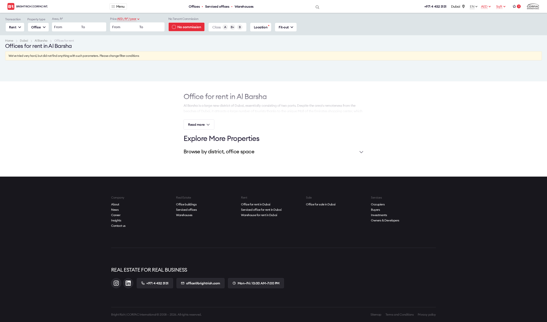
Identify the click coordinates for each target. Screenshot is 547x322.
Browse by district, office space (219, 151)
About (115, 204)
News (115, 210)
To (83, 27)
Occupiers (378, 204)
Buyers (375, 210)
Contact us (118, 226)
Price (113, 19)
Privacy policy (427, 314)
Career (115, 215)
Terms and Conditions (399, 314)
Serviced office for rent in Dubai (261, 210)
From (58, 27)
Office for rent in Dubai (255, 204)
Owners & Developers (385, 220)
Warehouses (244, 6)
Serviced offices (217, 6)
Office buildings (186, 204)
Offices (194, 6)
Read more (196, 124)
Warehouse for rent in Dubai (259, 215)
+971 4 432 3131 (435, 6)
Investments (379, 215)
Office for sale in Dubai (320, 204)
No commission (189, 27)
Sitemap (376, 314)
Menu (120, 6)
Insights (116, 220)
